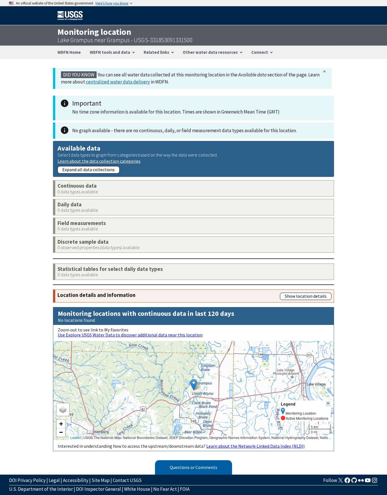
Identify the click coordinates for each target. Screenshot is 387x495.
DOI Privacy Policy (27, 480)
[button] (193, 385)
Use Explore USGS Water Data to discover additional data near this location (130, 335)
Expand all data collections (88, 169)
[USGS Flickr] (361, 482)
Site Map (101, 480)
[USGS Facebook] (347, 482)
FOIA (185, 489)
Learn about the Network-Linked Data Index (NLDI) (255, 446)
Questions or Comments (193, 467)
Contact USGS (127, 480)
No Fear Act (165, 489)
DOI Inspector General (98, 489)
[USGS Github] (354, 482)
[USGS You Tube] (367, 482)
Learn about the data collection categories (99, 161)
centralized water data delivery (118, 82)
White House (137, 489)
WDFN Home (69, 52)
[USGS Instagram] (374, 482)
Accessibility (75, 480)
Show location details (306, 296)
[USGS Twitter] (340, 482)
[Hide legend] (328, 403)
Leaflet (75, 437)
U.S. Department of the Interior (41, 489)
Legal (54, 480)
